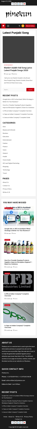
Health (5, 156)
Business (5, 133)
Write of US (6, 192)
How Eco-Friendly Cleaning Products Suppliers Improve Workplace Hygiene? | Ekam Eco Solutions (18, 262)
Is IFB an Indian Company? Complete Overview (17, 111)
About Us (6, 182)
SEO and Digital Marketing (11, 163)
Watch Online (30, 26)
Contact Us (6, 185)
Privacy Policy (7, 189)
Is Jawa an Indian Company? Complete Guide (16, 117)
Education (6, 136)
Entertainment (8, 65)
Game (4, 150)
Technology (6, 170)
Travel (5, 173)
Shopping (5, 166)
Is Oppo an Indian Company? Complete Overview (18, 114)
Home (5, 416)
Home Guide (7, 160)
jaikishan (15, 74)
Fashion (5, 143)
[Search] (19, 26)
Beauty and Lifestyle (9, 130)
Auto (4, 126)
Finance (5, 146)
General (5, 153)
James (14, 233)
